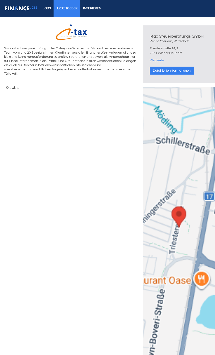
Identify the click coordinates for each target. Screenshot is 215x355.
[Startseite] (21, 8)
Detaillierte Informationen (172, 70)
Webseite (157, 60)
